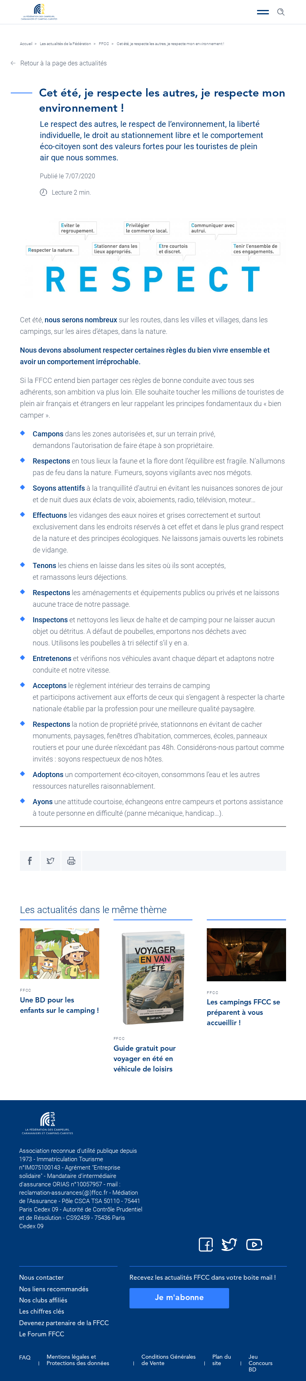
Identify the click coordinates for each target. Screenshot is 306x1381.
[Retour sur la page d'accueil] (39, 13)
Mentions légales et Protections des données (78, 1360)
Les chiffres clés (41, 1312)
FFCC (104, 43)
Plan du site (221, 1360)
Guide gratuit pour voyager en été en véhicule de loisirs (145, 1059)
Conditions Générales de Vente (168, 1360)
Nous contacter (41, 1278)
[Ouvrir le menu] (263, 12)
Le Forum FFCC (41, 1335)
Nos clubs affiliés (43, 1301)
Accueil (26, 43)
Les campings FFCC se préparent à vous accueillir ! (243, 1013)
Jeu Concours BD (261, 1363)
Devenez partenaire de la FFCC (64, 1323)
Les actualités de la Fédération (65, 43)
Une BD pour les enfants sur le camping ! (59, 1005)
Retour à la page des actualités (63, 63)
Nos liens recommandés (53, 1289)
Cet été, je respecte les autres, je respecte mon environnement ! (170, 43)
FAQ (25, 1358)
